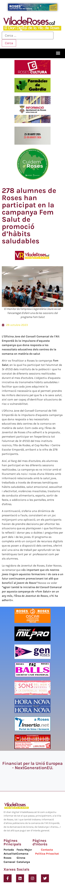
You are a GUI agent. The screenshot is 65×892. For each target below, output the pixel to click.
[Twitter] (45, 878)
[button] (58, 53)
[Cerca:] (27, 35)
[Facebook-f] (8, 878)
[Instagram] (32, 878)
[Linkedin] (20, 878)
